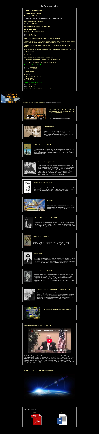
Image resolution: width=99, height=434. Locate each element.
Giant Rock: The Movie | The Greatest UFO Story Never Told (40, 370)
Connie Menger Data (30, 29)
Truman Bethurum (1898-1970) (46, 162)
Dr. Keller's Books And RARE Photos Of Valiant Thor (38, 57)
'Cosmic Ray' (27, 54)
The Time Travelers (49, 126)
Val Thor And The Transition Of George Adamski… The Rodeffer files (32, 78)
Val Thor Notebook (29, 51)
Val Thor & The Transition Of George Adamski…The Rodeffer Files (42, 59)
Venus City (50, 200)
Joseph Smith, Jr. (38, 253)
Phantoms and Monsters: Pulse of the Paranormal (33, 102)
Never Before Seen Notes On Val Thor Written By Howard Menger (42, 38)
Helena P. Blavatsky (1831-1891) (43, 271)
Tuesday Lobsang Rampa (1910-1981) (44, 182)
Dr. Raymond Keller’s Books (32, 13)
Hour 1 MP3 (32, 34)
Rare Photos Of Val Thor (31, 24)
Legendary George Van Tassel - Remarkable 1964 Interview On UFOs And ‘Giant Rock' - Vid (49, 49)
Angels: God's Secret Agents (41, 236)
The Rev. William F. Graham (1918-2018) (46, 217)
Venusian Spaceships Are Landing (34, 10)
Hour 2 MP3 (32, 35)
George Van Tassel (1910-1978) (42, 144)
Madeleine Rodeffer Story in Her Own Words (37, 26)
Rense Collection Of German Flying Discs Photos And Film (40, 62)
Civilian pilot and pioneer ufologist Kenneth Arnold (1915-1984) (54, 289)
